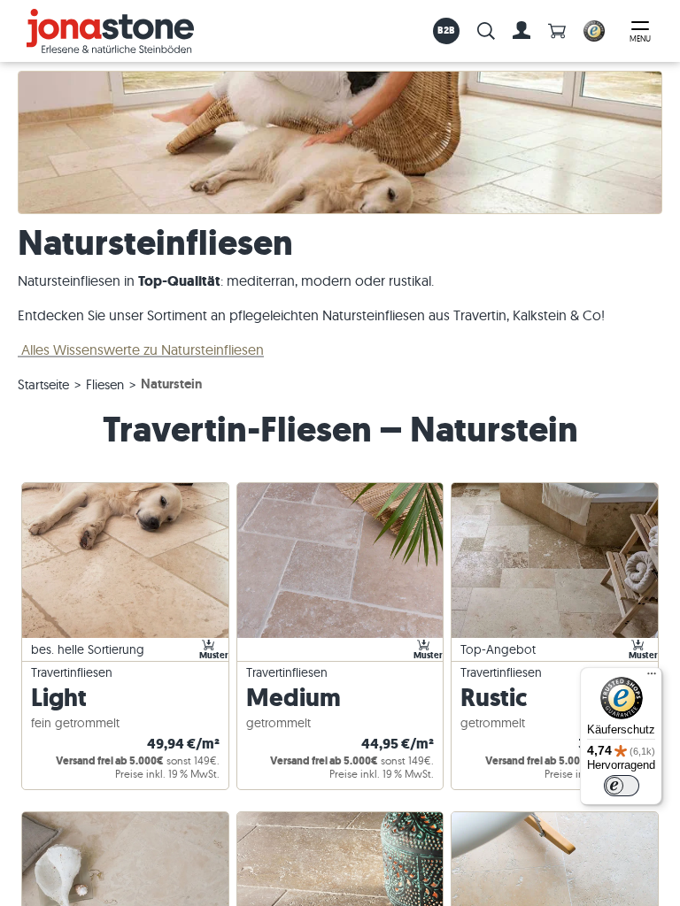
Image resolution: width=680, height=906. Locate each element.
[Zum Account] (521, 31)
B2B (446, 30)
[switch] (621, 785)
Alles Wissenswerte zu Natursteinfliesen (141, 349)
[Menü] (651, 677)
